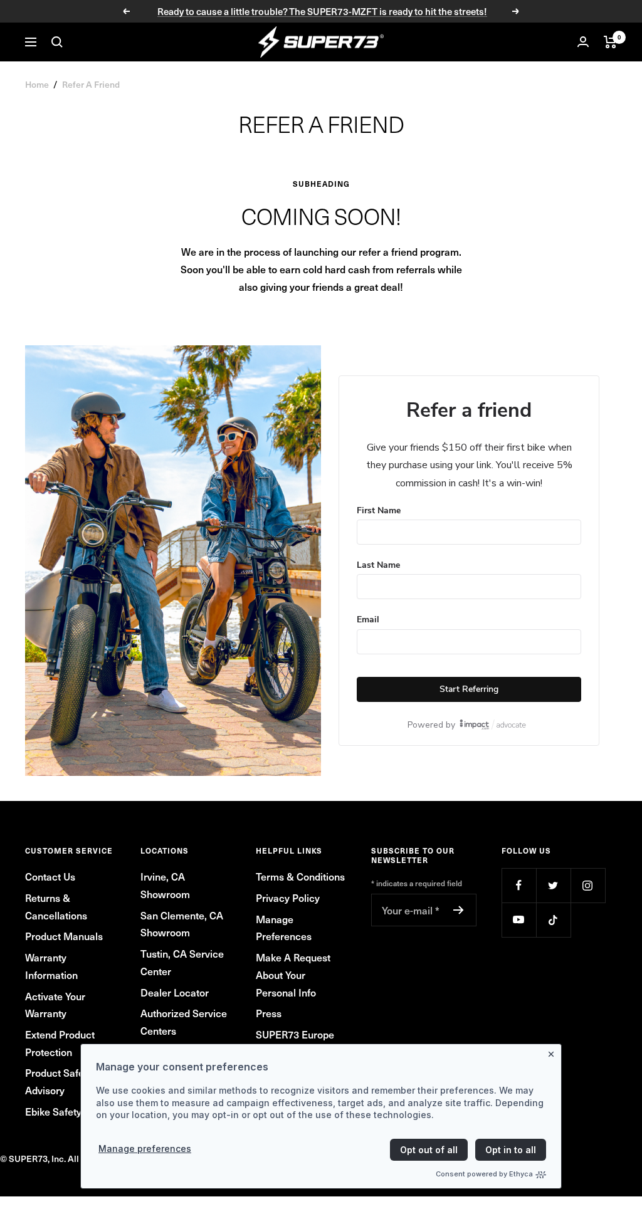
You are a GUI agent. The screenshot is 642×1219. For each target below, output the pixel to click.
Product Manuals (64, 936)
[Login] (583, 41)
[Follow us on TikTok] (553, 919)
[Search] (57, 42)
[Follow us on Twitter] (553, 885)
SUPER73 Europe (295, 1034)
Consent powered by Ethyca (484, 1173)
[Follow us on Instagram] (588, 885)
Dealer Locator (174, 992)
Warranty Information (51, 965)
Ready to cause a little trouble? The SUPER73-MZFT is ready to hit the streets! (322, 11)
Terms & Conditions (300, 876)
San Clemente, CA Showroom (181, 923)
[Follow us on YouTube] (519, 919)
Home (37, 84)
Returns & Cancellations (56, 906)
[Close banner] (553, 1051)
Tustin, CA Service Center (182, 962)
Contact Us (50, 876)
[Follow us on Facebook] (519, 885)
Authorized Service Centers (183, 1021)
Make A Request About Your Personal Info (293, 974)
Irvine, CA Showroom (165, 885)
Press (269, 1013)
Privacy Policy (288, 897)
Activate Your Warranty (55, 1004)
